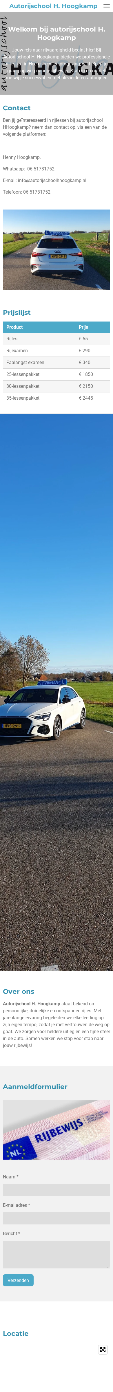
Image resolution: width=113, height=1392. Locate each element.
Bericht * (11, 1233)
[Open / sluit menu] (106, 6)
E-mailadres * (16, 1205)
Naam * (11, 1177)
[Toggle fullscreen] (103, 1349)
